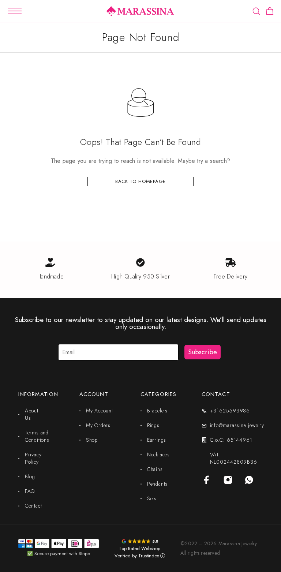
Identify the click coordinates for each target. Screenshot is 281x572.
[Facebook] (206, 479)
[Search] (256, 11)
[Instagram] (228, 479)
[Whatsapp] (249, 479)
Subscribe (202, 352)
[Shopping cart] (270, 12)
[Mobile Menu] (14, 11)
